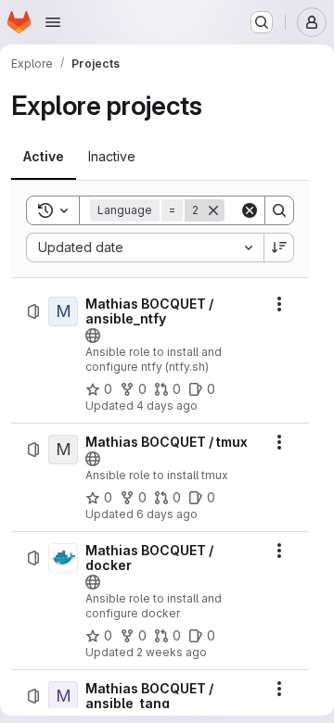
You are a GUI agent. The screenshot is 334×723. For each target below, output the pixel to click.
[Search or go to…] (261, 22)
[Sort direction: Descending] (279, 247)
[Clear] (249, 210)
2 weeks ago (171, 652)
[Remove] (213, 210)
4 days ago (167, 405)
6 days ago (167, 514)
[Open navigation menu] (53, 22)
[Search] (279, 210)
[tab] (43, 156)
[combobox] (144, 247)
